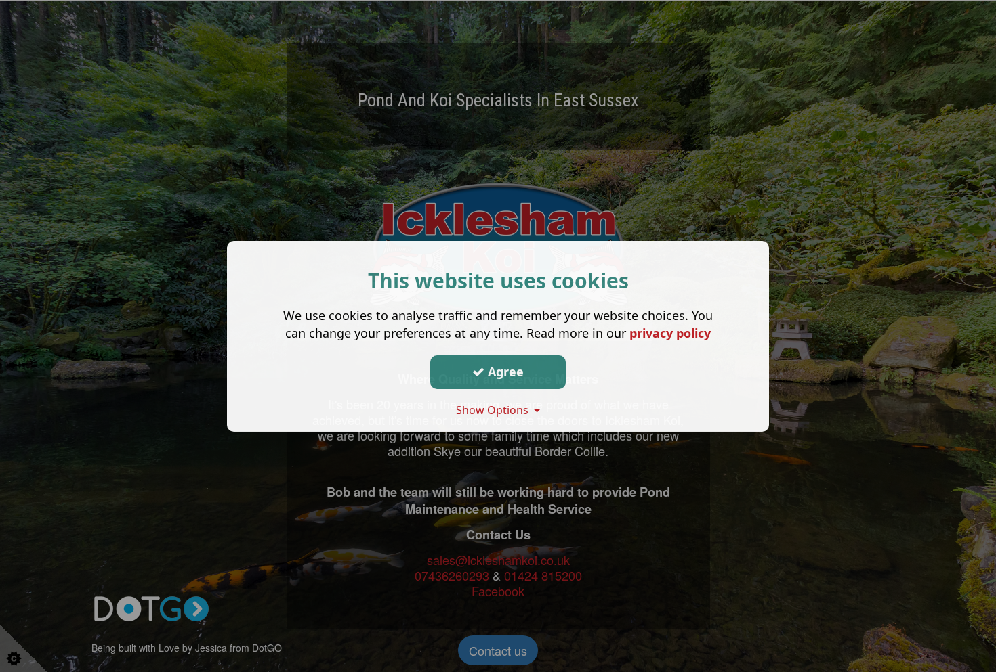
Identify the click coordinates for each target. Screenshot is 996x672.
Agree (504, 371)
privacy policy (670, 332)
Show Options (495, 409)
